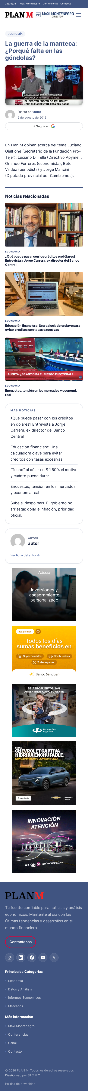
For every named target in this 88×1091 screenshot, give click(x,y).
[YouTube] (42, 957)
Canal (12, 1043)
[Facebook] (31, 957)
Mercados (15, 1006)
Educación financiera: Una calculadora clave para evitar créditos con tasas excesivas (42, 328)
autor (37, 112)
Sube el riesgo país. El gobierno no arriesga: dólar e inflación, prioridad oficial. (42, 509)
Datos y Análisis (20, 989)
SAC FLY (34, 1075)
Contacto (65, 3)
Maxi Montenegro (30, 3)
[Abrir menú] (78, 15)
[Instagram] (9, 957)
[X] (54, 957)
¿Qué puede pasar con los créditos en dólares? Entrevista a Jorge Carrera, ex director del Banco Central (42, 260)
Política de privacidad (20, 1083)
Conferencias (50, 3)
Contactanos (20, 942)
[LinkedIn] (20, 957)
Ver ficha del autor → (25, 555)
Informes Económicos (24, 998)
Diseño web (13, 1075)
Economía (15, 33)
